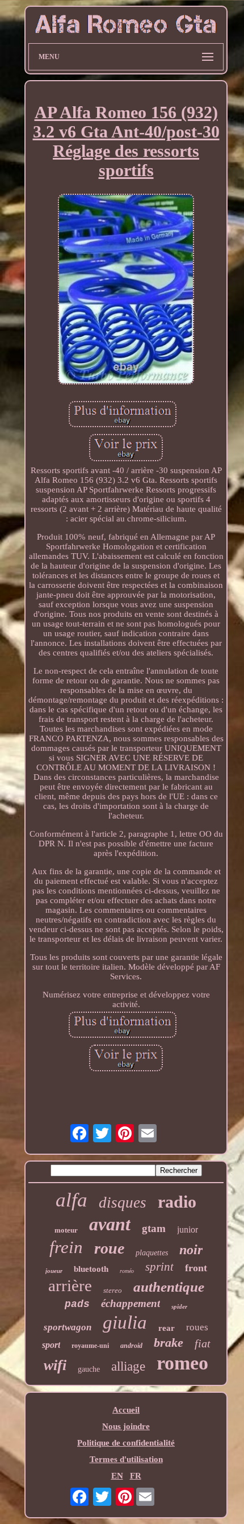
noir (191, 1249)
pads (77, 1304)
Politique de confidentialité (126, 1442)
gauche (89, 1369)
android (131, 1346)
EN (117, 1475)
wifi (55, 1365)
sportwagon (67, 1327)
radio (177, 1201)
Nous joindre (126, 1426)
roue (109, 1248)
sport (51, 1345)
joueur (53, 1270)
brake (168, 1342)
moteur (66, 1230)
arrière (70, 1285)
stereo (112, 1290)
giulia (125, 1322)
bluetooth (91, 1269)
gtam (154, 1228)
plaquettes (152, 1253)
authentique (168, 1287)
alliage (128, 1366)
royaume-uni (90, 1346)
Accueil (126, 1409)
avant (110, 1224)
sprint (159, 1267)
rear (166, 1328)
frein (66, 1247)
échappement (130, 1303)
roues (197, 1327)
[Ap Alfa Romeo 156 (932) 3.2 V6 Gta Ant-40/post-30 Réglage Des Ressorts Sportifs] (126, 290)
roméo (127, 1271)
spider (179, 1306)
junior (187, 1229)
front (196, 1268)
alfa (71, 1200)
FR (135, 1475)
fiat (203, 1343)
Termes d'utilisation (126, 1459)
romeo (182, 1362)
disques (122, 1202)
